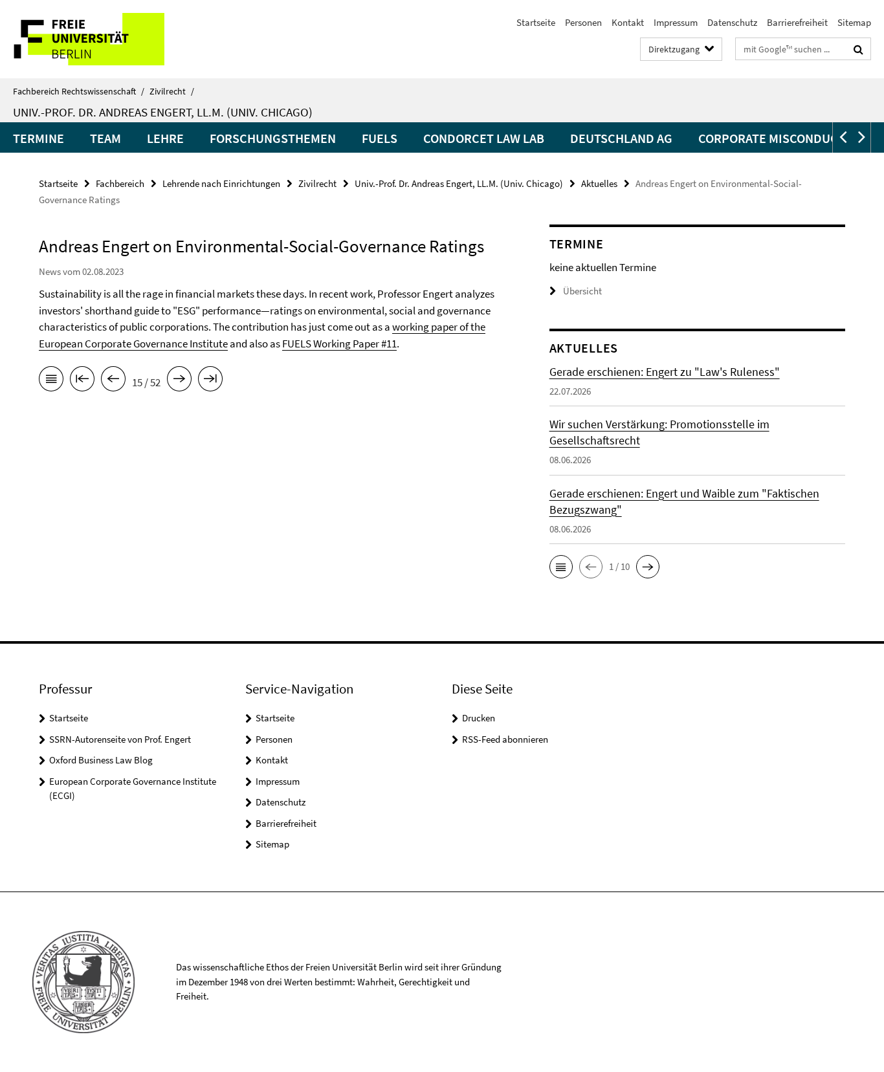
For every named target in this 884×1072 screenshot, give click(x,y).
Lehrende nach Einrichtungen (221, 183)
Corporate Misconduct (771, 138)
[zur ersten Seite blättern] (82, 381)
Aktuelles (599, 183)
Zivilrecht (171, 91)
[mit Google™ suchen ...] (858, 49)
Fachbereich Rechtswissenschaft (78, 91)
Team (105, 138)
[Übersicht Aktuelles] (51, 381)
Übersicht (582, 291)
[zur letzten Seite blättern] (210, 381)
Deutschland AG (621, 138)
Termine (38, 138)
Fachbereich (120, 183)
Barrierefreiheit (797, 22)
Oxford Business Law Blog (101, 760)
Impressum (676, 22)
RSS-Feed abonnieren (505, 739)
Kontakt (628, 22)
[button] (842, 137)
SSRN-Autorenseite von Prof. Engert (120, 739)
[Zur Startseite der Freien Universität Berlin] (108, 39)
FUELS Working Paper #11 (339, 343)
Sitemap (854, 22)
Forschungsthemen (273, 138)
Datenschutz (732, 22)
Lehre (165, 138)
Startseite (535, 22)
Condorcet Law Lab (483, 138)
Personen (583, 22)
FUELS (379, 138)
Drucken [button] (478, 718)
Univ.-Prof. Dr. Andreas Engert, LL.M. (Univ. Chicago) (163, 112)
